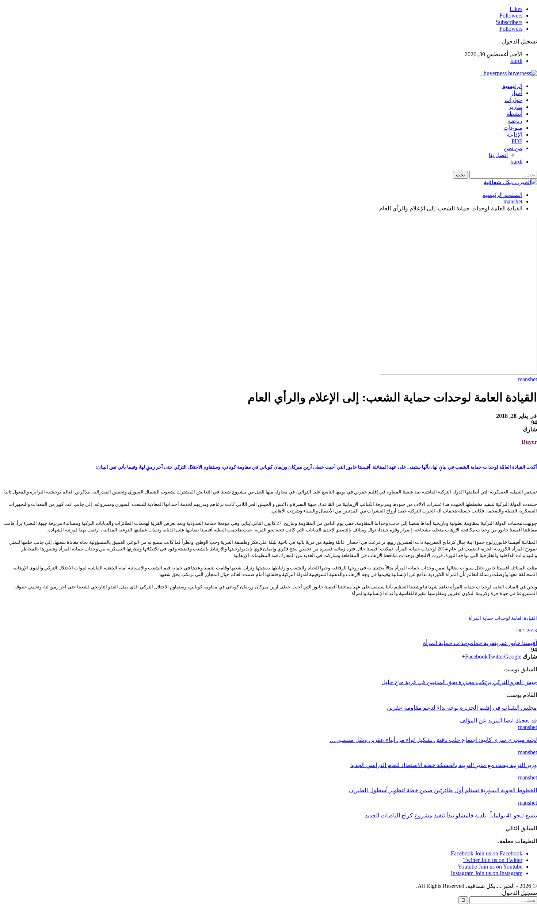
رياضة (515, 121)
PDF (516, 141)
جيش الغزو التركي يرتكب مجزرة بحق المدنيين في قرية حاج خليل (459, 682)
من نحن (513, 148)
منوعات (512, 128)
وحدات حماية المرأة (446, 643)
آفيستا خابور (522, 643)
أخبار (516, 93)
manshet (527, 379)
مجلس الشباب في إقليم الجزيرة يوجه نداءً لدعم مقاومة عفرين (462, 708)
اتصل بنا (498, 155)
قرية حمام (482, 643)
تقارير (515, 107)
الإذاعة (514, 134)
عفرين (501, 643)
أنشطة (514, 114)
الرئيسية (512, 86)
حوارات (513, 100)
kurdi (516, 61)
